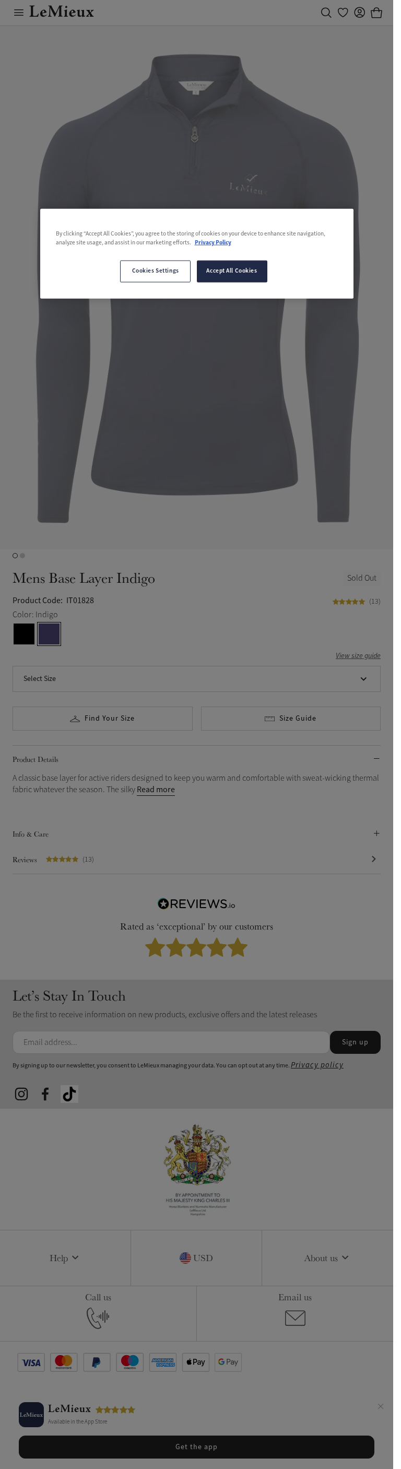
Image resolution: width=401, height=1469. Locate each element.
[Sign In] (359, 12)
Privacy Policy (213, 243)
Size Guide (297, 718)
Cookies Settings (155, 271)
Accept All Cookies (231, 271)
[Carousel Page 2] (22, 555)
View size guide (358, 656)
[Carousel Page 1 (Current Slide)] (15, 555)
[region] (196, 254)
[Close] (380, 1408)
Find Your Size (110, 718)
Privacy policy (317, 1065)
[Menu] (19, 12)
